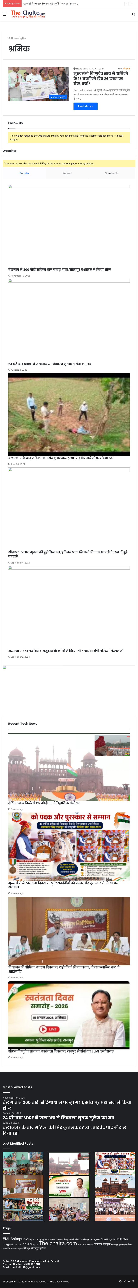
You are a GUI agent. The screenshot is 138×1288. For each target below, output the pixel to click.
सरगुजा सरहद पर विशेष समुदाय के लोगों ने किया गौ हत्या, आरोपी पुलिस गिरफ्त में (65, 651)
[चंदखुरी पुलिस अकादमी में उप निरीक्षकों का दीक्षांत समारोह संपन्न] (115, 1209)
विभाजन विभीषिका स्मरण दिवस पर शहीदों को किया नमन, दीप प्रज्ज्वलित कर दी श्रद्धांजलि (63, 969)
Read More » (85, 106)
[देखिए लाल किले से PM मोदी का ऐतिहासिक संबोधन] (69, 767)
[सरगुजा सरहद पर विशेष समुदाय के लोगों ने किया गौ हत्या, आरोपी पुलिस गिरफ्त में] (69, 607)
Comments (112, 173)
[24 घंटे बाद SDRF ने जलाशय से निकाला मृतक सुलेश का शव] (69, 320)
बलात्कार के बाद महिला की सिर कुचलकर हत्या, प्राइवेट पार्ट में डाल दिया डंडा (61, 458)
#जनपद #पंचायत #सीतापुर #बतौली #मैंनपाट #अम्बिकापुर (69, 1239)
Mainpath (18, 1244)
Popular (24, 173)
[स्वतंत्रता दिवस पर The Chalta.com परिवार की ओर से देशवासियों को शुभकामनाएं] (115, 1186)
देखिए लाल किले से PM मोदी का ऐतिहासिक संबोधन (44, 803)
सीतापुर (26, 1248)
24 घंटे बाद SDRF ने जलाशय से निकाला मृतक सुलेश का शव (49, 364)
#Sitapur (30, 1239)
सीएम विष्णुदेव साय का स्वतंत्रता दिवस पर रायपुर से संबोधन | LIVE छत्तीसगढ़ (61, 1051)
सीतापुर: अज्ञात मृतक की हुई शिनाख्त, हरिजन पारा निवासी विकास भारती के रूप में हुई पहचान (67, 554)
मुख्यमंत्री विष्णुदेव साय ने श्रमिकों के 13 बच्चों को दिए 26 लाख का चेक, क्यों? (100, 78)
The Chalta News (59, 1281)
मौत (8, 1249)
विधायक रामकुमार (17, 1249)
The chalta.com (58, 1243)
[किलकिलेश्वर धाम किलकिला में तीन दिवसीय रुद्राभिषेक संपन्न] (23, 1163)
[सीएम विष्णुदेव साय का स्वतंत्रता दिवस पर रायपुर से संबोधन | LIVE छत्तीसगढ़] (69, 1015)
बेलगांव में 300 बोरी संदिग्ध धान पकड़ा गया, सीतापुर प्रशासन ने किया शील (59, 270)
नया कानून (114, 1244)
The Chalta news (85, 1244)
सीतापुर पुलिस (38, 1248)
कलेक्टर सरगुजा (102, 1244)
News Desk (82, 68)
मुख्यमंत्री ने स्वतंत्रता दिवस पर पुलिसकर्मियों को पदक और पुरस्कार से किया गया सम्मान (60, 3)
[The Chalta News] (28, 14)
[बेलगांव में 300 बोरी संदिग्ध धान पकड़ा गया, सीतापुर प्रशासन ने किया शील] (69, 226)
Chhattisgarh (107, 1239)
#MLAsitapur (14, 1239)
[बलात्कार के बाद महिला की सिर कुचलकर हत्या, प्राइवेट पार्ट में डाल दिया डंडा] (69, 414)
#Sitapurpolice (42, 1239)
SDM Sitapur (30, 1244)
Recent (67, 173)
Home (14, 38)
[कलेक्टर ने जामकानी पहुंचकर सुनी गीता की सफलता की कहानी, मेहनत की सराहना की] (23, 1209)
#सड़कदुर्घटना (95, 1239)
